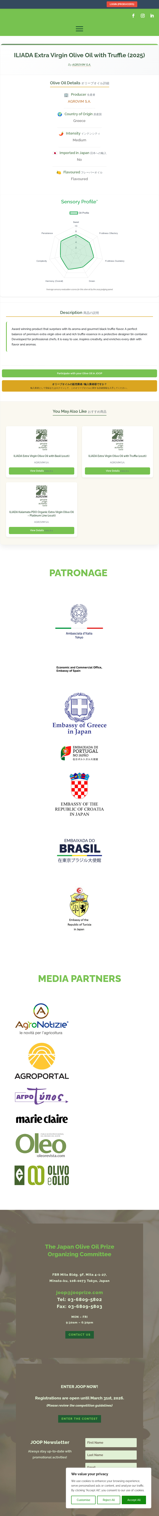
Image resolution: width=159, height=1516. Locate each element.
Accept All (134, 1500)
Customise (83, 1500)
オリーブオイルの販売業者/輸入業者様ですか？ (79, 386)
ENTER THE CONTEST (79, 1419)
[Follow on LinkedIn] (152, 16)
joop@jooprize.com (79, 1292)
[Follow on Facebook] (133, 16)
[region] (108, 1488)
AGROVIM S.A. (81, 64)
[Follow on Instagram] (143, 16)
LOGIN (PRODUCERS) (122, 4)
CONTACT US (80, 1334)
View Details (41, 471)
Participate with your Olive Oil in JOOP (79, 373)
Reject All (109, 1500)
